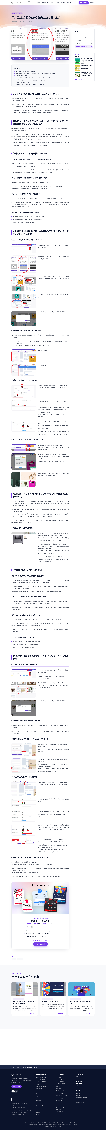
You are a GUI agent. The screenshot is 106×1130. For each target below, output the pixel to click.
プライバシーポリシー (80, 1100)
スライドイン (58, 1109)
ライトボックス (59, 1100)
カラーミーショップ (40, 1105)
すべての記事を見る (78, 79)
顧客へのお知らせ (39, 1088)
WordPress (38, 1100)
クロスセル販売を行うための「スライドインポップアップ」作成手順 (30, 84)
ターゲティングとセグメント (61, 1084)
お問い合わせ (79, 1083)
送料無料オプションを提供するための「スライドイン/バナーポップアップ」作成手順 (33, 78)
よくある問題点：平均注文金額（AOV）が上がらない (27, 71)
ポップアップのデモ (80, 1074)
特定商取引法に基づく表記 (82, 1097)
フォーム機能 (58, 1088)
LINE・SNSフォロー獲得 (41, 1086)
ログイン (92, 2)
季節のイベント (39, 1084)
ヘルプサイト (79, 1086)
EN (16, 1091)
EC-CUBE (38, 1112)
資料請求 (78, 1079)
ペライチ (37, 1107)
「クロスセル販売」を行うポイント (23, 82)
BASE (37, 1103)
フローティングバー (60, 1105)
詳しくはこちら (39, 944)
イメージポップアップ (60, 1112)
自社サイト (38, 1114)
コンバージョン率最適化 (41, 1082)
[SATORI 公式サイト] (29, 2)
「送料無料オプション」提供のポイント (24, 75)
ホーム (12, 10)
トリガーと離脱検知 (60, 1081)
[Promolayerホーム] (18, 3)
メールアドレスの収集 (40, 1079)
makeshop (38, 1109)
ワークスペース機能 (60, 1090)
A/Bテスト (58, 1086)
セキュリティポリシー (80, 1102)
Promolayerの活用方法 (28, 10)
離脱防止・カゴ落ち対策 (41, 1077)
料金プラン (78, 1076)
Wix (36, 1098)
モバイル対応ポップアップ (61, 1095)
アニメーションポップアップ (61, 1093)
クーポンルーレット (60, 1107)
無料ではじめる (83, 2)
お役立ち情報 (18, 10)
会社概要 (78, 1093)
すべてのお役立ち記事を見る (52, 1020)
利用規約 (78, 1095)
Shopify (37, 1096)
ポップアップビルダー (60, 1079)
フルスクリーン (59, 1102)
